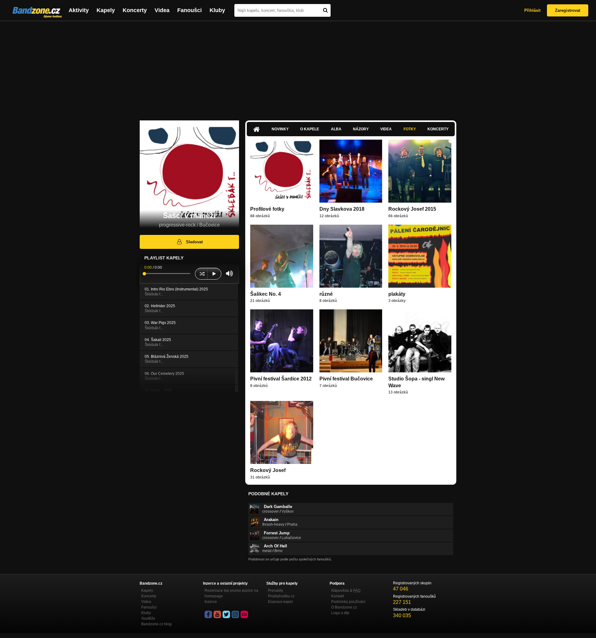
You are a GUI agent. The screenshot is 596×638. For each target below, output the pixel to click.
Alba (336, 129)
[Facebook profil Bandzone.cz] (208, 614)
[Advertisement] (298, 67)
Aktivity (79, 10)
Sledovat (194, 242)
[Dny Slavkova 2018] (350, 171)
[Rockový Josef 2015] (419, 171)
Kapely (106, 10)
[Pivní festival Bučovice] (350, 340)
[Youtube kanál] (217, 614)
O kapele (309, 129)
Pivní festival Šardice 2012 (281, 378)
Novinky (280, 129)
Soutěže (148, 618)
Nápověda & (345, 590)
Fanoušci (189, 10)
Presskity (275, 590)
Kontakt (337, 596)
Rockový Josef (268, 470)
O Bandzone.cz (344, 607)
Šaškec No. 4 (265, 294)
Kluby (217, 10)
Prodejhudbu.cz (281, 596)
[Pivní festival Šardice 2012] (281, 340)
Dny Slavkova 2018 (341, 209)
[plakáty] (419, 256)
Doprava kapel (280, 602)
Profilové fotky (267, 209)
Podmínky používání (348, 602)
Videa (162, 10)
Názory (361, 129)
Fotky (410, 129)
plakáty (396, 294)
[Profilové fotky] (281, 171)
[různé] (350, 256)
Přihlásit (532, 10)
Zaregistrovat (567, 10)
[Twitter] (226, 614)
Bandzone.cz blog (156, 624)
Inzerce (211, 602)
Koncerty (135, 10)
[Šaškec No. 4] (281, 256)
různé (326, 294)
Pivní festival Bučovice (346, 378)
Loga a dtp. (340, 613)
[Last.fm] (244, 614)
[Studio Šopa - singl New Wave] (419, 340)
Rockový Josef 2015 (412, 209)
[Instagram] (235, 614)
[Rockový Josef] (281, 432)
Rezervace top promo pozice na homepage (231, 593)
